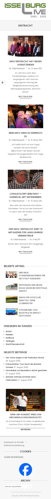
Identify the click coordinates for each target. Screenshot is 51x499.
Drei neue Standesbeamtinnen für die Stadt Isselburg (32, 275)
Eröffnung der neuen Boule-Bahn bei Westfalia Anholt (33, 287)
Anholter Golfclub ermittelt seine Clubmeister (30, 300)
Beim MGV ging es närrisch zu (25, 134)
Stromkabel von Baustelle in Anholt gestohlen (30, 312)
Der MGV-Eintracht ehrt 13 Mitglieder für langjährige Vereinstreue (25, 232)
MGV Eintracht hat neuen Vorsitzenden (25, 63)
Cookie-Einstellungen (13, 457)
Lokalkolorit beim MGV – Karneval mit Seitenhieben (25, 195)
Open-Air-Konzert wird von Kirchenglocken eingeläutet (25, 416)
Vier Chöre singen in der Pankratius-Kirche (25, 357)
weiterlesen (26, 96)
